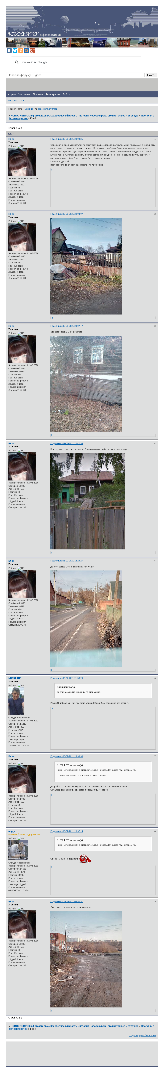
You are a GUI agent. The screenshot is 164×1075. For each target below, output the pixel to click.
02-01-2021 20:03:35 (73, 139)
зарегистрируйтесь (47, 109)
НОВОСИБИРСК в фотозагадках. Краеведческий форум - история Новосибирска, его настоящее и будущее (74, 115)
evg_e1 (12, 831)
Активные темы (16, 100)
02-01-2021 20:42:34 (73, 443)
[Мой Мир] (26, 50)
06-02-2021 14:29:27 (73, 560)
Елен (11, 139)
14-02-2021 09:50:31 (73, 901)
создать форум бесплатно (142, 1035)
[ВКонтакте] (9, 50)
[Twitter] (15, 50)
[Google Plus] (32, 50)
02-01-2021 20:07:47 (73, 326)
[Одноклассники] (20, 50)
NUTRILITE (14, 678)
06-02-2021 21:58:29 (73, 678)
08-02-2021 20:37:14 (73, 831)
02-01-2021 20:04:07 (73, 214)
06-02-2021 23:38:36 (73, 756)
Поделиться (56, 139)
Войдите (29, 109)
